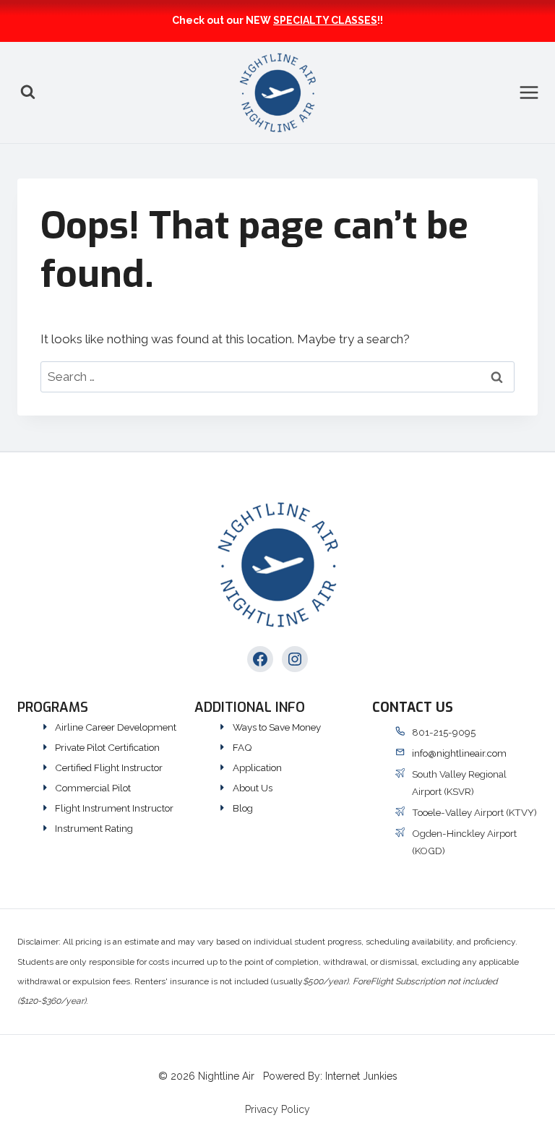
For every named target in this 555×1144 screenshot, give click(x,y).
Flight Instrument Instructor (114, 808)
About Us (252, 788)
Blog (243, 808)
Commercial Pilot (93, 788)
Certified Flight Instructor (109, 767)
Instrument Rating (94, 828)
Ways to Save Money (277, 727)
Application (257, 767)
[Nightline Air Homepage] (277, 564)
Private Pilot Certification (107, 747)
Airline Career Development (115, 727)
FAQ (242, 747)
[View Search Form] (28, 92)
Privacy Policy (277, 1109)
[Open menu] (536, 92)
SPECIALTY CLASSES (325, 20)
